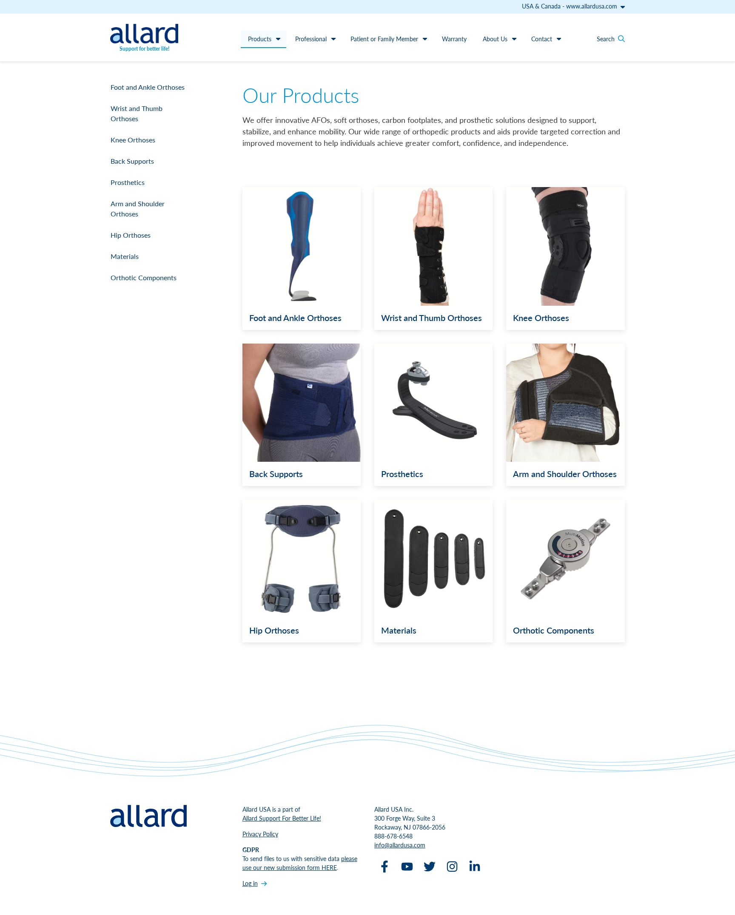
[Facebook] (384, 866)
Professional (311, 38)
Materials (125, 256)
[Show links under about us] (514, 38)
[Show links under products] (278, 38)
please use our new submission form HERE (299, 863)
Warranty (454, 38)
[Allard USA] (144, 33)
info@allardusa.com (399, 845)
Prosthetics (128, 182)
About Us (495, 38)
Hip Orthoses (131, 235)
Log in (250, 883)
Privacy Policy (260, 834)
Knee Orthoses (133, 140)
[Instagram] (452, 866)
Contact (541, 38)
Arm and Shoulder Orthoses (138, 209)
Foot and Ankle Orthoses (148, 87)
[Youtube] (407, 866)
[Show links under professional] (333, 38)
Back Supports (132, 161)
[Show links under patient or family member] (425, 38)
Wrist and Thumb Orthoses (136, 113)
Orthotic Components (144, 277)
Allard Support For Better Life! (281, 818)
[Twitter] (429, 866)
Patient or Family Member (384, 38)
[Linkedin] (474, 866)
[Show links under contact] (559, 38)
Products (259, 38)
